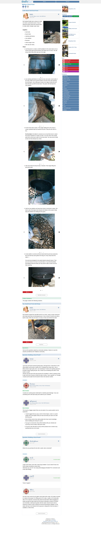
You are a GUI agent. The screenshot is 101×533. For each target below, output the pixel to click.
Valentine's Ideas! (67, 60)
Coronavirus (65, 85)
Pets (65, 16)
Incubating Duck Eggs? (72, 53)
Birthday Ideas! (66, 62)
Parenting (65, 102)
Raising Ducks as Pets (72, 8)
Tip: (31, 304)
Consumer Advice (66, 83)
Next (59, 65)
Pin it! (28, 292)
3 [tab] (43, 126)
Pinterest (66, 67)
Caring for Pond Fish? (72, 22)
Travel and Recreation (67, 108)
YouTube (66, 69)
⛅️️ (58, 522)
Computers (65, 81)
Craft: (30, 10)
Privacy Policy (50, 521)
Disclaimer (45, 521)
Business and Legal (66, 79)
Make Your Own (66, 99)
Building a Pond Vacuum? (72, 28)
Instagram (66, 71)
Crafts (64, 86)
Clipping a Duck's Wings (72, 47)
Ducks (70, 16)
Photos (64, 106)
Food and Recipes (66, 92)
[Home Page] (27, 0)
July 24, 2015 (75, 16)
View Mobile (53, 520)
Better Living (65, 76)
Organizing (65, 101)
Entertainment (65, 90)
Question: (32, 355)
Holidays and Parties (66, 95)
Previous (24, 65)
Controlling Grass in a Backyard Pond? (72, 35)
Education (65, 88)
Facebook (66, 65)
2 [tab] (42, 77)
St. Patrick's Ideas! (67, 64)
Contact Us (56, 521)
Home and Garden (66, 97)
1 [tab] (40, 77)
